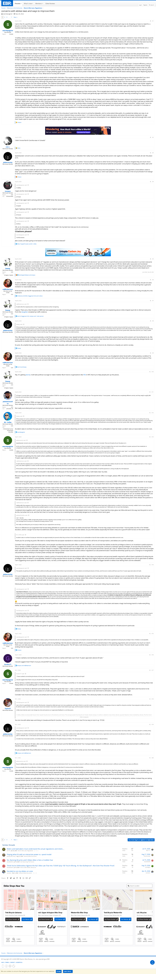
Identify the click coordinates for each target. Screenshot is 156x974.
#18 (153, 699)
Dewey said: (19, 324)
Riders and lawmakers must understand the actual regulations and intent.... (35, 849)
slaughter (24, 312)
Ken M (8, 850)
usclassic (9, 873)
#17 (153, 670)
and (26, 244)
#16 (153, 655)
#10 (153, 371)
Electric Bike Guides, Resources (28, 867)
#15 (153, 633)
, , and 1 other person (30, 316)
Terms (7, 962)
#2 (153, 137)
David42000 (10, 862)
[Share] (150, 21)
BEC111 (148, 850)
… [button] (9, 17)
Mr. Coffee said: (20, 535)
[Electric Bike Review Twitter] (13, 966)
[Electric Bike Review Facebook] (6, 966)
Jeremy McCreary (11, 856)
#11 (153, 392)
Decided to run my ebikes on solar (20, 871)
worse (28, 375)
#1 (153, 21)
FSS (84, 375)
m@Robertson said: (21, 304)
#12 (153, 412)
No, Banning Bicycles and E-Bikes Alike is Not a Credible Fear (30, 860)
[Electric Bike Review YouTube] (2, 966)
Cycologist (147, 867)
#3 (153, 153)
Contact (12, 962)
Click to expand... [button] (84, 717)
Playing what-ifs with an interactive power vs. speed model (29, 854)
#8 (153, 321)
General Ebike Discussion (30, 856)
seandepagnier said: (21, 185)
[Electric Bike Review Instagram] (10, 966)
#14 (153, 564)
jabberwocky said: (21, 440)
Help (2, 962)
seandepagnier (8, 14)
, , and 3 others (30, 296)
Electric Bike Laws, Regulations (25, 850)
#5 (153, 259)
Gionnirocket (147, 856)
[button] (21, 3)
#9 (153, 353)
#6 (153, 279)
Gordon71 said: (20, 674)
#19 (153, 724)
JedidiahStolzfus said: (21, 515)
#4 (153, 181)
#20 (153, 758)
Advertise (19, 962)
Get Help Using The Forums (27, 862)
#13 (153, 437)
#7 (153, 300)
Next (15, 17)
